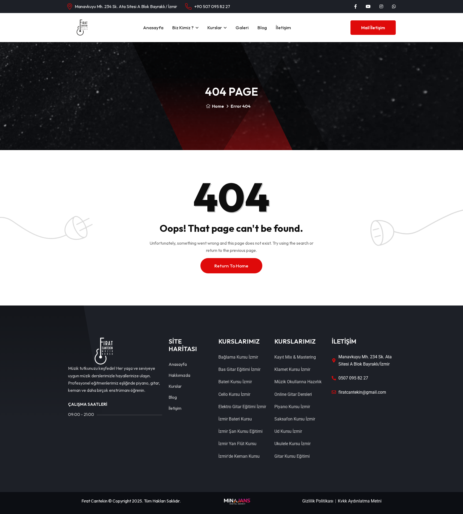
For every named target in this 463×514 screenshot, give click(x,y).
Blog (262, 27)
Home (218, 106)
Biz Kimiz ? (183, 27)
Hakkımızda (179, 375)
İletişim (283, 27)
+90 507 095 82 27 (212, 6)
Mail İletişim (373, 27)
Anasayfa (153, 27)
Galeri (242, 27)
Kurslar (214, 27)
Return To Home (231, 266)
